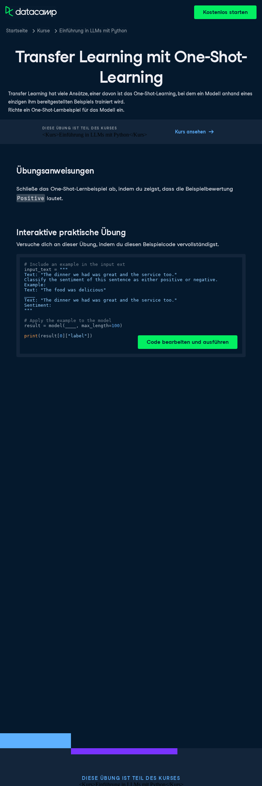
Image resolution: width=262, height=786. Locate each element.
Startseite (17, 30)
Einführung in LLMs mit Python (93, 30)
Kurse (43, 30)
